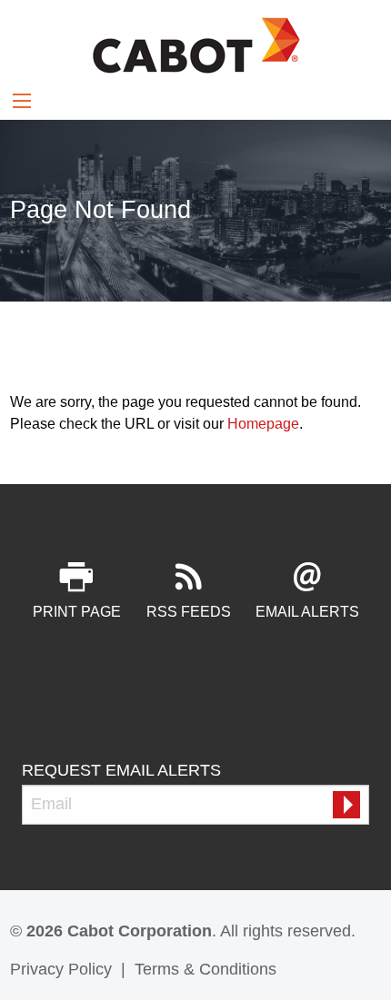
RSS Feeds (188, 611)
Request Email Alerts (121, 770)
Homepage (263, 423)
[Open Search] (22, 101)
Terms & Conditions (205, 969)
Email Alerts (307, 611)
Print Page (77, 611)
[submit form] (346, 804)
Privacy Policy (61, 969)
